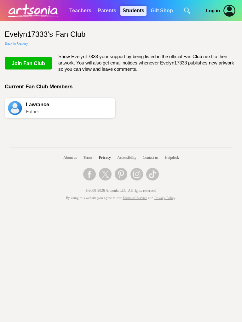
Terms (88, 157)
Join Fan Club (28, 63)
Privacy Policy (164, 198)
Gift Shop (162, 10)
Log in (213, 10)
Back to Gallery (16, 43)
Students (133, 10)
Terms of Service (135, 198)
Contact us (150, 157)
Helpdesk (172, 157)
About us (70, 157)
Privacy (105, 157)
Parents (107, 10)
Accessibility (126, 157)
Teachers (80, 10)
